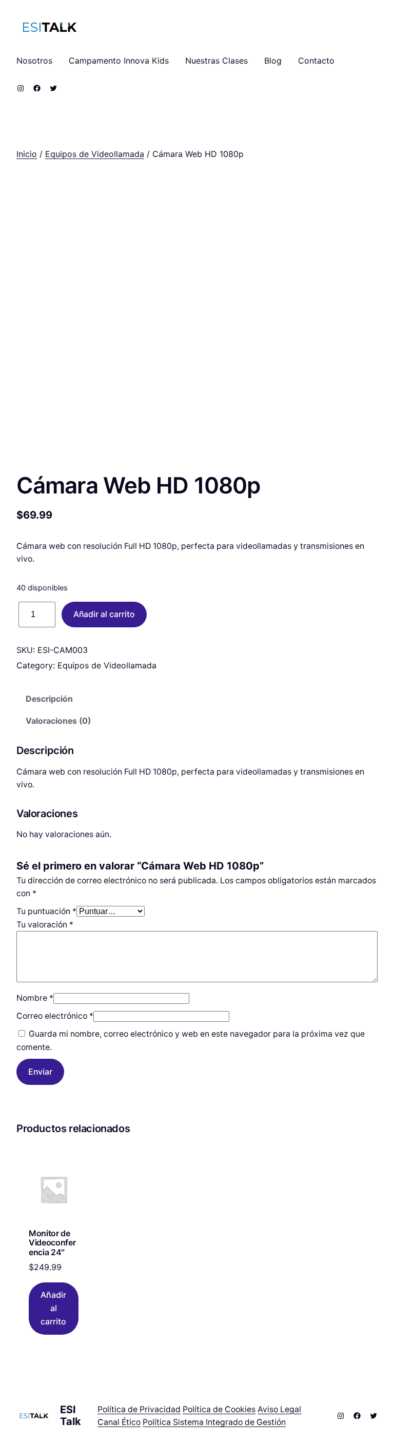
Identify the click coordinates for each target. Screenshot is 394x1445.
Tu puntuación (46, 911)
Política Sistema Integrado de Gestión (214, 1422)
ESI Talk (70, 1415)
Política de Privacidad (139, 1409)
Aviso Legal (279, 1409)
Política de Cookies (219, 1409)
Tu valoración (44, 924)
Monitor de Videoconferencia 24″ (52, 1243)
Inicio (26, 154)
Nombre (34, 998)
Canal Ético (119, 1422)
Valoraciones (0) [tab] (58, 721)
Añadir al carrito (104, 614)
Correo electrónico (54, 1016)
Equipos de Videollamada (94, 154)
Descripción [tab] (49, 699)
